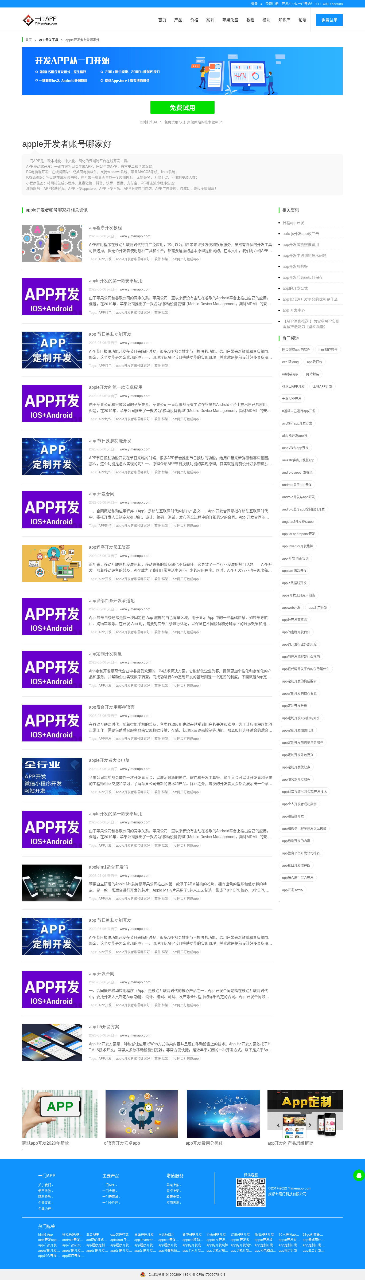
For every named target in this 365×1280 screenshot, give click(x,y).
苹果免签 (230, 19)
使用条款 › (45, 1190)
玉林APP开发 (322, 386)
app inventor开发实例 (149, 1239)
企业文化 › (45, 1202)
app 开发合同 (101, 494)
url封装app (290, 374)
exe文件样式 (119, 1234)
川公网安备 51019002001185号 (168, 1274)
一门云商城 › (111, 1196)
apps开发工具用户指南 (298, 595)
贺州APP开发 (240, 1234)
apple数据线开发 (294, 582)
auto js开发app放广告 (301, 233)
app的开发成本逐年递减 (200, 1245)
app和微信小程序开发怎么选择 (304, 828)
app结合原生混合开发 (297, 877)
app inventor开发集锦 (297, 546)
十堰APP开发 (291, 398)
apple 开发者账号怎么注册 (250, 1239)
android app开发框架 (297, 472)
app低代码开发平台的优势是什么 (310, 299)
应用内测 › (173, 1202)
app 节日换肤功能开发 (110, 334)
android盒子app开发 (297, 484)
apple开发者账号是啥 (294, 1239)
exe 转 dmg (290, 361)
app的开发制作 (241, 1245)
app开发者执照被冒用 (301, 244)
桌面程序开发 (144, 1234)
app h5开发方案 (104, 1026)
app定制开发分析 (294, 705)
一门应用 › (109, 1190)
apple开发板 (264, 1239)
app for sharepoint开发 (298, 533)
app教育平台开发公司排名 (301, 853)
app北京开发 (318, 607)
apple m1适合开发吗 (108, 867)
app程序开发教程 (105, 227)
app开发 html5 (292, 890)
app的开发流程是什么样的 (301, 656)
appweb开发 (291, 607)
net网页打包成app (186, 259)
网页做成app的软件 (296, 349)
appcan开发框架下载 (173, 1239)
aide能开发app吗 (294, 435)
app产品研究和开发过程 (79, 1245)
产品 (178, 19)
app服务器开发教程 (296, 779)
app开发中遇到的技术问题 (305, 255)
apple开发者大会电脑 (109, 760)
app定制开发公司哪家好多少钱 (84, 1250)
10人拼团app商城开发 (294, 1234)
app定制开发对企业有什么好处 (301, 1245)
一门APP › (109, 1185)
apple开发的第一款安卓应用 (115, 280)
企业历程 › (45, 1208)
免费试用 (329, 20)
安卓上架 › (173, 1190)
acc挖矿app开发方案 (297, 423)
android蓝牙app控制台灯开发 (303, 509)
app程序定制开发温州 (102, 1245)
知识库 (284, 19)
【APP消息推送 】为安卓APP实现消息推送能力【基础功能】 (311, 323)
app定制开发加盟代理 (297, 730)
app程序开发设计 (170, 1245)
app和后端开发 (293, 816)
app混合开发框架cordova (321, 1250)
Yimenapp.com (299, 1188)
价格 (194, 19)
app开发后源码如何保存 (303, 277)
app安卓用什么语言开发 (320, 1239)
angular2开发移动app (298, 521)
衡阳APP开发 (264, 1234)
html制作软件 (328, 349)
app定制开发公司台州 (102, 1250)
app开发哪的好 (295, 266)
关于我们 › (45, 1185)
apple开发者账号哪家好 (82, 39)
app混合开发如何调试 (53, 1255)
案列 (210, 19)
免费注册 (272, 3)
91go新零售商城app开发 (320, 1234)
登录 (254, 3)
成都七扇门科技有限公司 (287, 1193)
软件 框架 (161, 259)
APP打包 (105, 312)
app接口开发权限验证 (78, 1255)
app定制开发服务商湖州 (320, 1245)
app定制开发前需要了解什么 (154, 1250)
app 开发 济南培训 (295, 558)
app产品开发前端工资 (53, 1245)
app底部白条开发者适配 (112, 600)
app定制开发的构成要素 (299, 681)
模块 (266, 19)
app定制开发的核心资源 (299, 693)
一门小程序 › (111, 1202)
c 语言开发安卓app (122, 1143)
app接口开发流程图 (296, 865)
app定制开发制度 (105, 653)
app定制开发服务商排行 (55, 1250)
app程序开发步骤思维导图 (129, 1245)
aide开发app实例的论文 (55, 1239)
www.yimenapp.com (134, 235)
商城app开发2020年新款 (45, 1143)
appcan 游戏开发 (294, 570)
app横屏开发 (288, 1250)
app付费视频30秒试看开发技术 (304, 791)
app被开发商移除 (294, 619)
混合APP (92, 1234)
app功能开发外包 (243, 1250)
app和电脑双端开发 (269, 1250)
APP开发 (105, 259)
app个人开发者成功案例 (299, 804)
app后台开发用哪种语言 (112, 707)
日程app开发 (293, 222)
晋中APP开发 (192, 1234)
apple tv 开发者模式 (221, 1239)
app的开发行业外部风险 (299, 644)
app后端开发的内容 (296, 840)
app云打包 (314, 361)
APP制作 (105, 419)
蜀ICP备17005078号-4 (208, 1274)
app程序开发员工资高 (109, 547)
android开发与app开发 (298, 496)
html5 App (45, 1234)
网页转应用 (166, 1234)
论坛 (302, 19)
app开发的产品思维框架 (290, 1143)
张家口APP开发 (293, 386)
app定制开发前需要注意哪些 (302, 742)
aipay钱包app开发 (295, 447)
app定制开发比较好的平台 (273, 1245)
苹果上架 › (173, 1185)
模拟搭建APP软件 (75, 1234)
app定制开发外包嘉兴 (297, 754)
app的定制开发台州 (296, 632)
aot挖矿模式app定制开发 (104, 1239)
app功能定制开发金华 (222, 1250)
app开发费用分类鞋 (204, 1143)
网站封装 (312, 374)
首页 (162, 19)
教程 (250, 19)
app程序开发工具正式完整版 (154, 1245)
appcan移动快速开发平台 (201, 1239)
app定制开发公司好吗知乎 (301, 718)
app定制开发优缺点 (296, 767)
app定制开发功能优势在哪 (129, 1250)
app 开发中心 (294, 310)
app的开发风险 (217, 1245)
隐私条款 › (45, 1196)
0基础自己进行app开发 (298, 411)
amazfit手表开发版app (298, 460)
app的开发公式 (295, 288)
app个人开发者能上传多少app (204, 1250)
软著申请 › (173, 1196)
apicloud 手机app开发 (126, 1239)
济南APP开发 (216, 1234)
